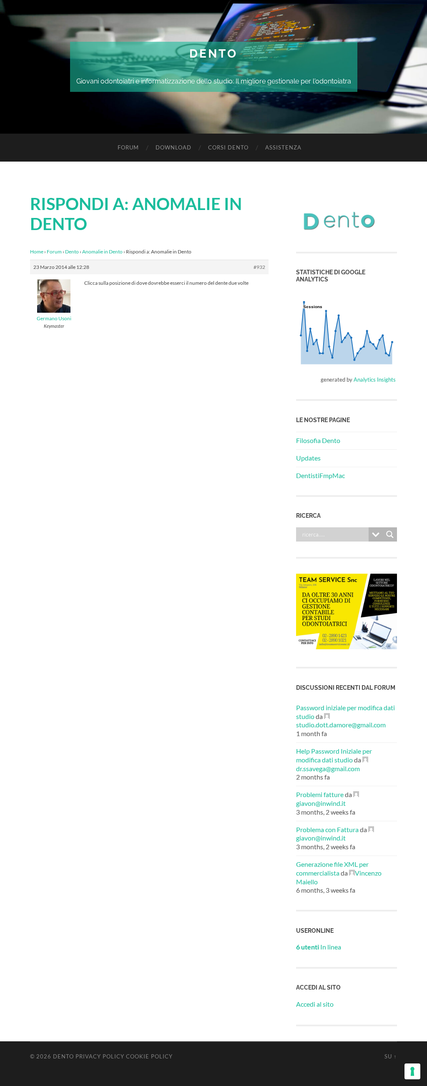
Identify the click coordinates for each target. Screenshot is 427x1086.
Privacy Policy (99, 1056)
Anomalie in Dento (102, 251)
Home (36, 251)
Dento (213, 54)
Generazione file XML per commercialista (332, 868)
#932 (259, 267)
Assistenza (283, 147)
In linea (318, 947)
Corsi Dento (228, 147)
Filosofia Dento (318, 440)
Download (173, 147)
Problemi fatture (320, 794)
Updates (308, 458)
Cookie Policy (149, 1056)
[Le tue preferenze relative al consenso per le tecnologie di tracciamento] (412, 1071)
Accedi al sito (315, 1004)
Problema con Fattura (327, 829)
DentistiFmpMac (320, 475)
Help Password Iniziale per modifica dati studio (334, 755)
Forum (128, 147)
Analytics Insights (375, 379)
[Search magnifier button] (390, 534)
